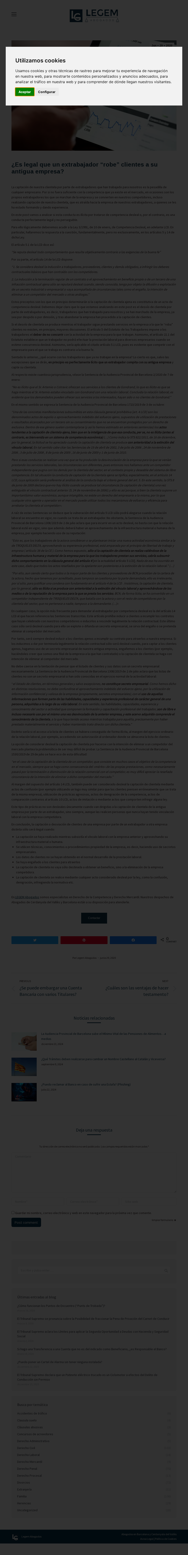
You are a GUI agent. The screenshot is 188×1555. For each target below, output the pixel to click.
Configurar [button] (46, 92)
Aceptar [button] (25, 92)
